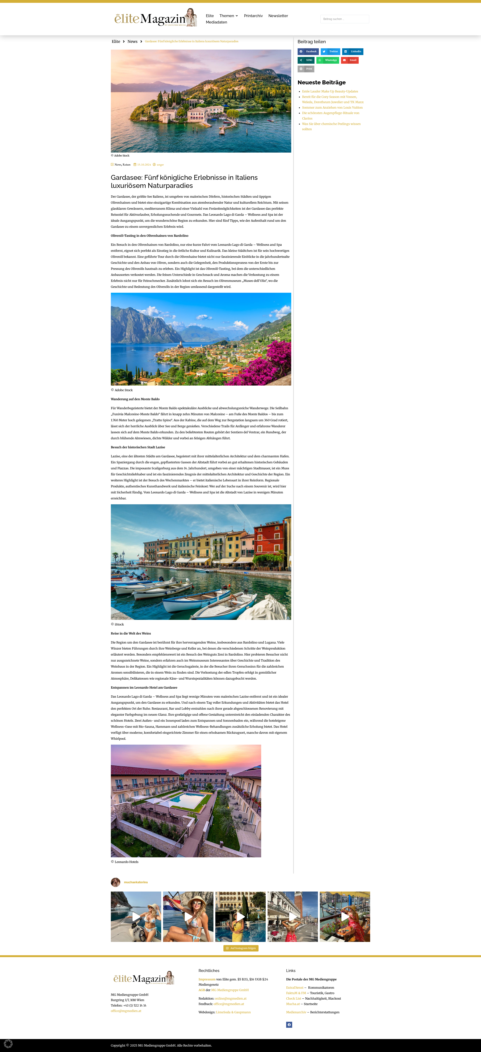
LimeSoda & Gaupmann (233, 1012)
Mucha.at (293, 1004)
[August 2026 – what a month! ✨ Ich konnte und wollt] (136, 917)
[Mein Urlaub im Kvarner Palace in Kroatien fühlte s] (240, 917)
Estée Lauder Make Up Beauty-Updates (330, 91)
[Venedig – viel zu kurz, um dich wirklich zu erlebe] (293, 917)
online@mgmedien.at (231, 998)
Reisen (127, 164)
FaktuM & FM (296, 993)
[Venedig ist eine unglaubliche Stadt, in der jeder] (345, 917)
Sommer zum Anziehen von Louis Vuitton (332, 107)
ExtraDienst (294, 987)
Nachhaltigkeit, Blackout (321, 998)
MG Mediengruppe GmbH (230, 990)
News (133, 41)
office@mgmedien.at (126, 1011)
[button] (229, 16)
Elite (116, 41)
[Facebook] (289, 1025)
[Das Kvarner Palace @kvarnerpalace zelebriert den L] (188, 917)
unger (160, 164)
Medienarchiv (296, 1012)
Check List (293, 998)
